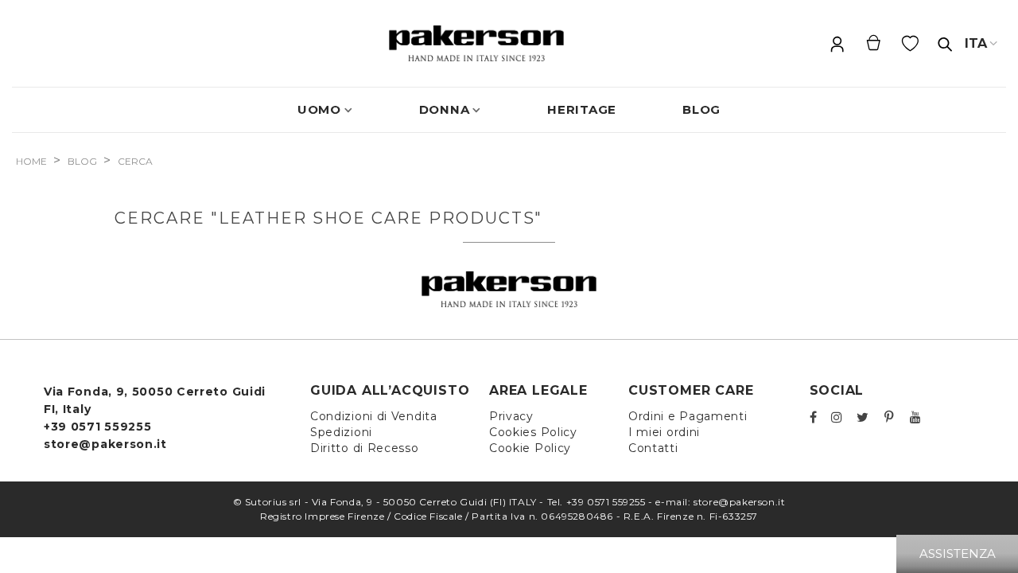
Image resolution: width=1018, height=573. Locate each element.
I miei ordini (664, 432)
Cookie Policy (530, 448)
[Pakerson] (476, 43)
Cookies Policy (533, 432)
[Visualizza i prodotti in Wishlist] (911, 44)
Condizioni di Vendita (373, 416)
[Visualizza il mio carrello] (873, 43)
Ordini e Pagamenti (688, 416)
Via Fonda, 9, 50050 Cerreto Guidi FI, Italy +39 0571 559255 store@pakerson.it (155, 417)
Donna (444, 109)
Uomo (319, 109)
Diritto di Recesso (364, 448)
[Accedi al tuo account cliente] (836, 44)
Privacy (511, 416)
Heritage (581, 109)
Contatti (653, 448)
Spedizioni (341, 432)
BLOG (701, 109)
